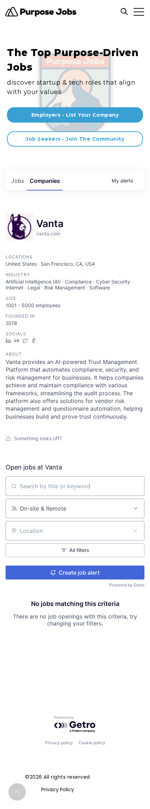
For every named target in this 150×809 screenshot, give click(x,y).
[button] (17, 792)
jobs (17, 180)
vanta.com (48, 233)
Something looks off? (38, 438)
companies (45, 180)
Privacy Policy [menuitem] (57, 789)
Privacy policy (59, 742)
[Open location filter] (135, 530)
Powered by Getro (126, 585)
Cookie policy (91, 742)
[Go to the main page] (40, 11)
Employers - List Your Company (75, 115)
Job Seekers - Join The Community (75, 139)
